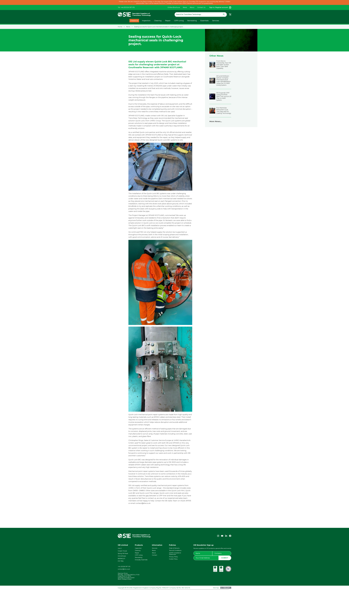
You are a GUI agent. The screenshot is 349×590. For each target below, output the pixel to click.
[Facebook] (230, 536)
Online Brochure (174, 7)
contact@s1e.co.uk (124, 569)
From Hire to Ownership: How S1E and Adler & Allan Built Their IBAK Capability (223, 64)
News (185, 7)
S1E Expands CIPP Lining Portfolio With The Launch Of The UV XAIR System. (223, 96)
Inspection (146, 21)
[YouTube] (222, 536)
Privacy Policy (173, 557)
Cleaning (158, 21)
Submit (224, 558)
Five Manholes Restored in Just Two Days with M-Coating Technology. (223, 110)
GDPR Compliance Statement (175, 553)
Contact (154, 555)
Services (215, 21)
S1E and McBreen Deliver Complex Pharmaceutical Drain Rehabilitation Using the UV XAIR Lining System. (223, 80)
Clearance (134, 21)
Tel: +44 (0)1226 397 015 (126, 7)
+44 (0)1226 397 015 (124, 566)
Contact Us (201, 7)
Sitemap (216, 588)
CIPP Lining (179, 21)
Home (120, 26)
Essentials (204, 21)
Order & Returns (174, 548)
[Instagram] (218, 536)
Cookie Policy (173, 559)
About (192, 7)
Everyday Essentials (141, 560)
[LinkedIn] (226, 536)
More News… (215, 121)
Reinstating (192, 21)
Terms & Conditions (175, 550)
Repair (168, 21)
